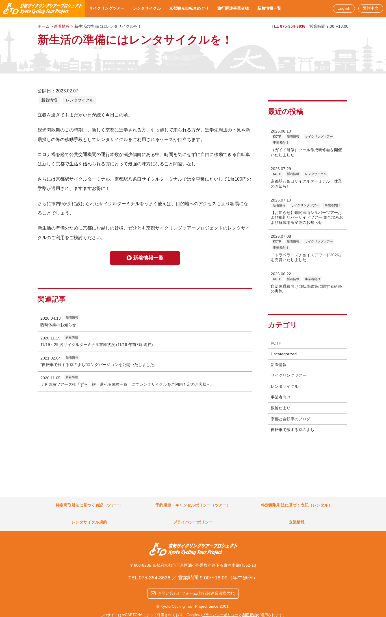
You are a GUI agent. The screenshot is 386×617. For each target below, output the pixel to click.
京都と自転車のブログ (290, 419)
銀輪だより (280, 408)
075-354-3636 (292, 26)
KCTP (276, 343)
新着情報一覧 (148, 258)
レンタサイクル (80, 100)
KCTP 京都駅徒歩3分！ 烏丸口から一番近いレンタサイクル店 (42, 8)
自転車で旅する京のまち (292, 429)
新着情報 (49, 100)
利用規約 (249, 615)
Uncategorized (284, 354)
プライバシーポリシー (220, 615)
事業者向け (280, 397)
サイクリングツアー (288, 375)
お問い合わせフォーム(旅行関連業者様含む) (197, 593)
